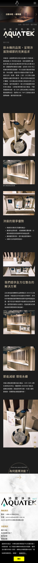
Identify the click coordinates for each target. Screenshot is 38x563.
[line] (35, 447)
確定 (19, 559)
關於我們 (26, 24)
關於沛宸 (4, 530)
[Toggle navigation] (35, 3)
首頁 (19, 24)
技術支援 (4, 539)
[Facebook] (35, 438)
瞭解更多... (23, 553)
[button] (18, 20)
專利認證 (4, 536)
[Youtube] (35, 443)
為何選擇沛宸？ (6, 533)
